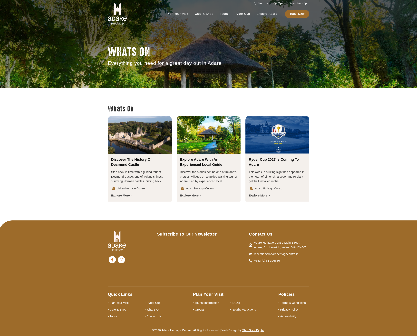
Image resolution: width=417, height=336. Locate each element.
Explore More (120, 195)
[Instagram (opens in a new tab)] (121, 259)
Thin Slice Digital (253, 330)
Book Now (297, 14)
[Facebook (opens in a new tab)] (112, 259)
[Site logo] (117, 13)
